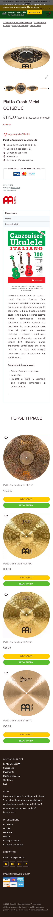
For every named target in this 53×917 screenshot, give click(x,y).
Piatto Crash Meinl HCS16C (17, 563)
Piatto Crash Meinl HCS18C (17, 642)
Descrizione (11, 213)
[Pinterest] (19, 864)
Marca (8, 218)
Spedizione (8, 768)
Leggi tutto (26, 505)
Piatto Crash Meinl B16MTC (17, 720)
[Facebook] (6, 864)
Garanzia (7, 832)
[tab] (26, 213)
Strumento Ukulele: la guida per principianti (24, 796)
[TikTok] (25, 864)
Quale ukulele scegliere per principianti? (22, 804)
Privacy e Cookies (12, 840)
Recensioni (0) (12, 224)
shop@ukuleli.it (42, 910)
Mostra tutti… (9, 812)
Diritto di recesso (11, 776)
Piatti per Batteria (20, 25)
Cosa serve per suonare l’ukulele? (19, 808)
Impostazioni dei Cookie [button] (14, 12)
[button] (16, 134)
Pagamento (8, 772)
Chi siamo (8, 824)
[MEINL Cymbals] (26, 200)
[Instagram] (12, 864)
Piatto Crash (35, 25)
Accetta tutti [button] (34, 12)
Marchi (6, 836)
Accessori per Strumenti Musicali (17, 22)
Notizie (6, 828)
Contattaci (8, 780)
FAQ (5, 784)
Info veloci (26, 499)
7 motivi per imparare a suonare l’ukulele (22, 800)
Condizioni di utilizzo (13, 844)
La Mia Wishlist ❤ (11, 764)
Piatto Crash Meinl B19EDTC (18, 485)
